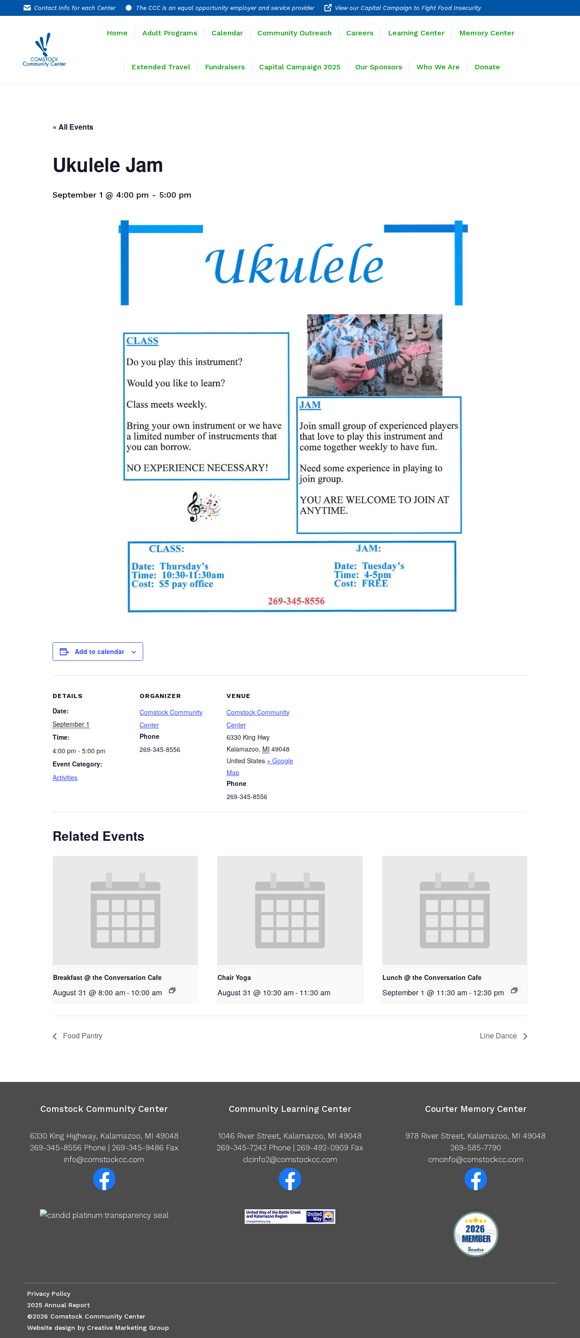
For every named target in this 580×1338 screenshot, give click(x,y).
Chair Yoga (234, 977)
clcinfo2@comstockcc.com (290, 1159)
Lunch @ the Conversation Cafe (432, 977)
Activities (65, 777)
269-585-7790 (475, 1147)
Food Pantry (81, 1035)
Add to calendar (99, 651)
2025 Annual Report (58, 1305)
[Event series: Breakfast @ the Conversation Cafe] (172, 990)
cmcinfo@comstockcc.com (475, 1159)
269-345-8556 (56, 1147)
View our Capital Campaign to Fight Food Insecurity (408, 8)
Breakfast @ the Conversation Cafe (107, 977)
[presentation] (125, 910)
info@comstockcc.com (104, 1159)
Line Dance (499, 1035)
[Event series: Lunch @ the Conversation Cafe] (514, 990)
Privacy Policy (48, 1293)
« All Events (73, 126)
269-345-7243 (241, 1147)
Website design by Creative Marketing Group (98, 1327)
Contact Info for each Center (75, 8)
